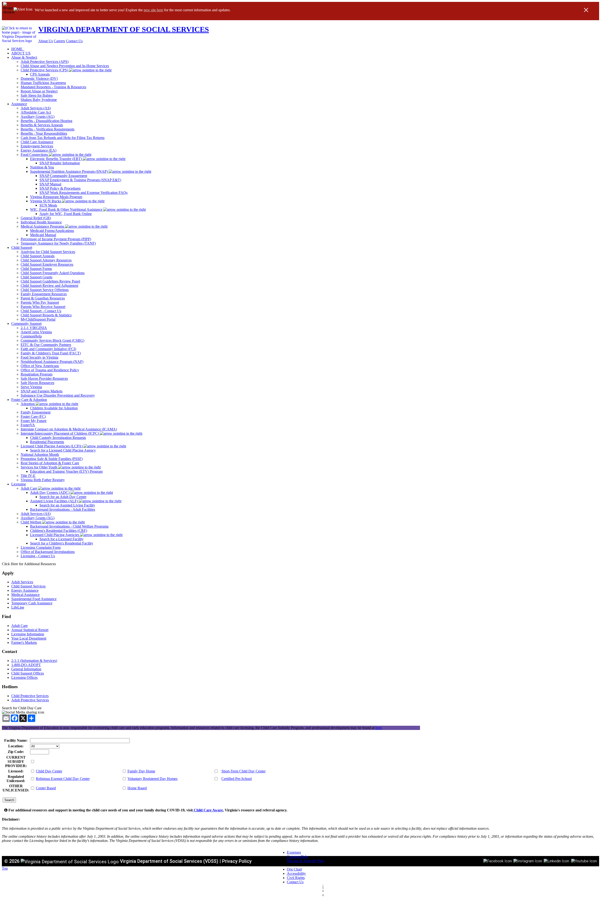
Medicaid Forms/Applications (52, 231)
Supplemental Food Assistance (34, 599)
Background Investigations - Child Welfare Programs (69, 526)
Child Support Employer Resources (47, 264)
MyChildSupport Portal (38, 319)
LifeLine (17, 607)
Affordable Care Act (36, 112)
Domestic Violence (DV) (39, 79)
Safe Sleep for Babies (37, 95)
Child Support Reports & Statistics (46, 315)
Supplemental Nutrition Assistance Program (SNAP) (69, 171)
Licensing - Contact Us (38, 556)
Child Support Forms (36, 269)
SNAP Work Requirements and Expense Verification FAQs (83, 193)
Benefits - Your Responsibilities (44, 133)
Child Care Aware (208, 810)
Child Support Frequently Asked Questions (53, 273)
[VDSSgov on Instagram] (528, 860)
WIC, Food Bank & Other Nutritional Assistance (66, 209)
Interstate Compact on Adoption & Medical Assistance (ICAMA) (69, 429)
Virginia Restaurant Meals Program (56, 197)
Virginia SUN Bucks (46, 201)
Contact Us (74, 41)
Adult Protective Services (30, 700)
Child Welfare (31, 522)
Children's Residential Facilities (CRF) (58, 531)
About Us (45, 41)
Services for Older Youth (39, 467)
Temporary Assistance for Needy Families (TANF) (58, 243)
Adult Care (29, 488)
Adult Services (22, 582)
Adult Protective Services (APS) (45, 62)
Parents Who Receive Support (43, 307)
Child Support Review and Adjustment (49, 286)
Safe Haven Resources (37, 383)
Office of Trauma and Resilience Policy (50, 370)
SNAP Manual (50, 184)
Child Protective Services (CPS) (45, 70)
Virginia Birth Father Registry (43, 480)
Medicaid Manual (43, 235)
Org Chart (294, 869)
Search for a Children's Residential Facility (61, 543)
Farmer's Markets (24, 643)
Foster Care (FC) (33, 416)
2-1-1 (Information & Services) (34, 661)
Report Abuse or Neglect (39, 91)
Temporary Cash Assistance (31, 603)
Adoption (28, 404)
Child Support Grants (36, 277)
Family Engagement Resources (44, 294)
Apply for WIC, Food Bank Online (65, 214)
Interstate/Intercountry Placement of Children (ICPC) (60, 433)
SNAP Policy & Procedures (60, 188)
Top (5, 868)
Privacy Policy (237, 861)
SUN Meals (48, 205)
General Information (26, 669)
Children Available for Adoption (54, 408)
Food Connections (35, 155)
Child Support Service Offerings (45, 290)
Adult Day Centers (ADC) (50, 493)
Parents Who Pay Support (40, 302)
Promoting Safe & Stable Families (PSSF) (52, 459)
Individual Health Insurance (41, 222)
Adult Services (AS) (36, 108)
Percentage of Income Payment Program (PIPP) (56, 239)
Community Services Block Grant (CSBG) (52, 340)
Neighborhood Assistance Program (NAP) (52, 362)
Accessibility (296, 873)
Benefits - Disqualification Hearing (46, 121)
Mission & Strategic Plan (305, 861)
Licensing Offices (24, 677)
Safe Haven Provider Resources (44, 378)
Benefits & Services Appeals (42, 125)
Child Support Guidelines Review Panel (50, 281)
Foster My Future (33, 421)
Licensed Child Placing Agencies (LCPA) (52, 446)
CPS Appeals (40, 74)
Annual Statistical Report (29, 630)
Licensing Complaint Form (41, 547)
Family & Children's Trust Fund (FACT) (51, 353)
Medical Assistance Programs (43, 226)
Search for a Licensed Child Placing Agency (63, 450)
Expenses (294, 852)
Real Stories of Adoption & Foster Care (50, 463)
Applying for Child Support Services (48, 252)
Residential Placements (47, 442)
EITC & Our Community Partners (46, 345)
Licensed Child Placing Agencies (55, 535)
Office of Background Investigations (48, 552)
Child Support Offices (27, 673)
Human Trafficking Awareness (43, 83)
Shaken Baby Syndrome (39, 100)
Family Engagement (35, 412)
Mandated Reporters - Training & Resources (53, 87)
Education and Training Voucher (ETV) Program (66, 471)
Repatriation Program (36, 374)
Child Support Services (28, 586)
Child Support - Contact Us (41, 311)
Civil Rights (296, 878)
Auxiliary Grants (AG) (37, 117)
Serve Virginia (31, 387)
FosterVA (28, 425)
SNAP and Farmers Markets (41, 391)
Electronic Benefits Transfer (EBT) (56, 159)
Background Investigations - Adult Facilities (62, 509)
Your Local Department (28, 638)
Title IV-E (28, 476)
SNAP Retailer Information (59, 163)
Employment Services (37, 146)
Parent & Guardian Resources (43, 298)
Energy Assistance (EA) (38, 150)
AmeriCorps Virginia (36, 332)
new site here (153, 10)
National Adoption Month (40, 455)
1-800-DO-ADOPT (26, 665)
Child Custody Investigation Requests (58, 438)
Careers (59, 41)
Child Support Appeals (37, 256)
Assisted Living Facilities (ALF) (54, 501)
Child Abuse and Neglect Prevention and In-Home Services (65, 66)
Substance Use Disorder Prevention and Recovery (58, 395)
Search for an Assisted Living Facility (67, 505)
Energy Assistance (25, 590)
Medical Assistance (25, 595)
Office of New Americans (40, 366)
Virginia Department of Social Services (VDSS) (169, 861)
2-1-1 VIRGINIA (34, 328)
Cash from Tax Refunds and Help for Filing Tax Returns (62, 138)
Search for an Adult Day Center (62, 497)
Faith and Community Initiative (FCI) (48, 349)
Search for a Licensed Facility (61, 539)
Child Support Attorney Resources (46, 260)
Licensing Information (27, 634)
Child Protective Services (30, 696)
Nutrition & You (42, 167)
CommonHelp (31, 336)
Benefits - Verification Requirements (47, 129)
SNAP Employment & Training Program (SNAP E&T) (80, 180)
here (378, 728)
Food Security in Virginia (39, 357)
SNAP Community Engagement (63, 176)
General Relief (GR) (36, 218)
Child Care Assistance (37, 142)
